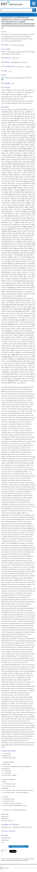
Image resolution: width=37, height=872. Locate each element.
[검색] (34, 10)
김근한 (23, 52)
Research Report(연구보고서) (22, 827)
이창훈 (8, 52)
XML (2, 842)
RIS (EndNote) (5, 838)
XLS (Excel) (5, 840)
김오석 (12, 45)
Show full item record (18, 846)
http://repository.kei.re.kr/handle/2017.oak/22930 (16, 78)
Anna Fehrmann (15, 54)
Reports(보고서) (6, 827)
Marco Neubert (19, 45)
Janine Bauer (5, 54)
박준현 (18, 52)
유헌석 (3, 52)
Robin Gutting (30, 52)
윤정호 (13, 52)
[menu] (33, 3)
